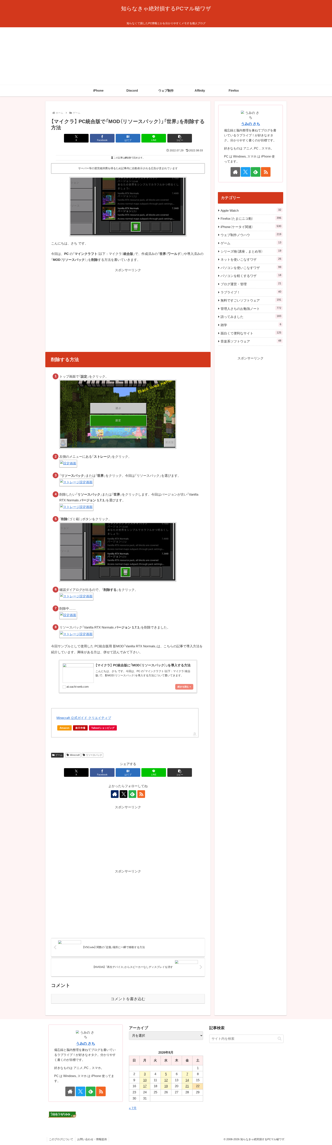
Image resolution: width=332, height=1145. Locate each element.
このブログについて (61, 1139)
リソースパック (94, 755)
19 (166, 1086)
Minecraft (75, 755)
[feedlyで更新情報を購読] (132, 794)
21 (187, 1086)
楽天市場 (80, 727)
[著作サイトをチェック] (115, 794)
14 (187, 1080)
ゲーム (59, 755)
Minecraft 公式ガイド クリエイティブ (83, 718)
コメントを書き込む (128, 999)
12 (166, 1080)
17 (145, 1086)
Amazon (64, 727)
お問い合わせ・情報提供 (92, 1139)
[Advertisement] (166, 56)
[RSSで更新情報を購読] (141, 794)
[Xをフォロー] (123, 794)
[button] (179, 138)
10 (145, 1080)
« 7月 (133, 1108)
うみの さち (250, 124)
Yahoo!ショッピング (103, 727)
